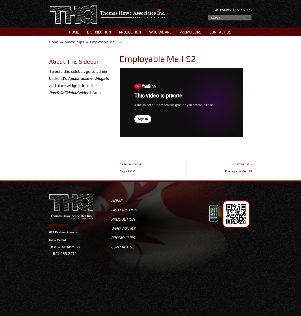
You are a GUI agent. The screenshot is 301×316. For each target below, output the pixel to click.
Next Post (243, 164)
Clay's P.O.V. (128, 171)
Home (54, 42)
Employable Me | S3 (238, 171)
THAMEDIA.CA (108, 15)
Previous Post (131, 164)
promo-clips (74, 42)
